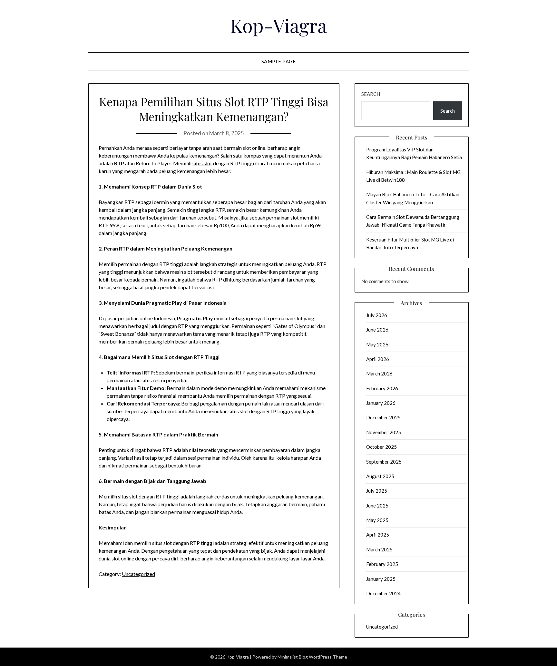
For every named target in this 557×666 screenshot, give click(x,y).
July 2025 (376, 491)
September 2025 (384, 462)
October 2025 (381, 447)
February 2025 (382, 564)
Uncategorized (138, 574)
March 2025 (379, 549)
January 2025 (381, 579)
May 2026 (377, 344)
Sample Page (278, 61)
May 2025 (377, 520)
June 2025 (377, 505)
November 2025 (383, 432)
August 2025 (380, 476)
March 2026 (379, 373)
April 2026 (377, 359)
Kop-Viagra (278, 25)
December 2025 (383, 417)
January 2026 (381, 403)
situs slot (202, 163)
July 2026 (376, 315)
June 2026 (377, 330)
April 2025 (377, 535)
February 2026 (382, 388)
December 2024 (383, 593)
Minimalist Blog (293, 657)
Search (370, 94)
